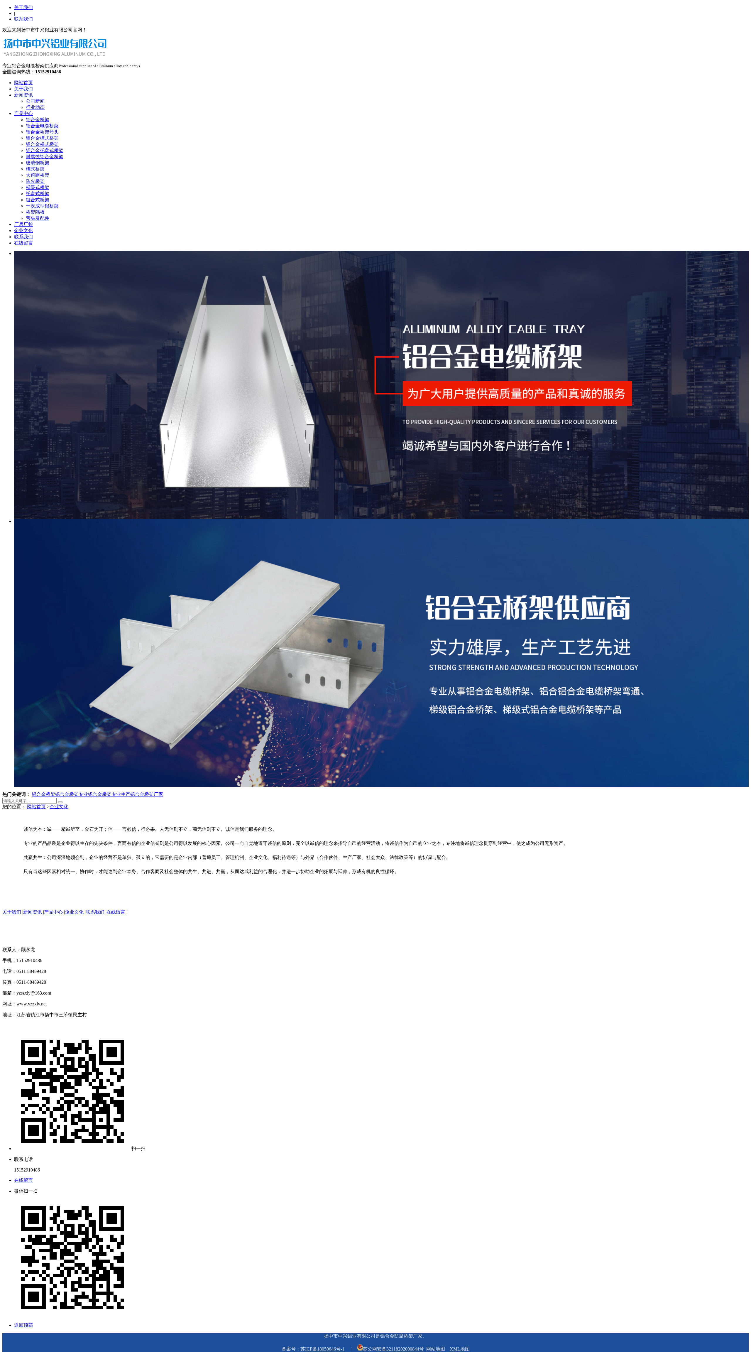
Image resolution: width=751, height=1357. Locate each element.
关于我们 (23, 7)
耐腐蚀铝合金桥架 (44, 156)
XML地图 (460, 1348)
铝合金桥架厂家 (146, 794)
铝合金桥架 (37, 119)
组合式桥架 (37, 199)
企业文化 (23, 230)
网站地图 (435, 1348)
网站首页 (23, 82)
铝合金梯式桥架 (42, 144)
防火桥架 (35, 181)
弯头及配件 (37, 218)
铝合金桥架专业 (71, 794)
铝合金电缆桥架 (42, 125)
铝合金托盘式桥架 (44, 150)
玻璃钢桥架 (37, 162)
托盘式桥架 (37, 193)
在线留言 (23, 242)
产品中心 (23, 113)
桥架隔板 (35, 212)
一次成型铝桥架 (42, 205)
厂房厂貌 (23, 224)
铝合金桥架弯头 (42, 131)
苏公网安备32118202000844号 (393, 1348)
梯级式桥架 (37, 187)
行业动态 (35, 107)
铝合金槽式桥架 (42, 138)
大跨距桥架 (37, 175)
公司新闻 (35, 101)
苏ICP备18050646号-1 (322, 1348)
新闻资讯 (23, 94)
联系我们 (23, 18)
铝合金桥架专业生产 (109, 794)
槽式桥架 (35, 168)
